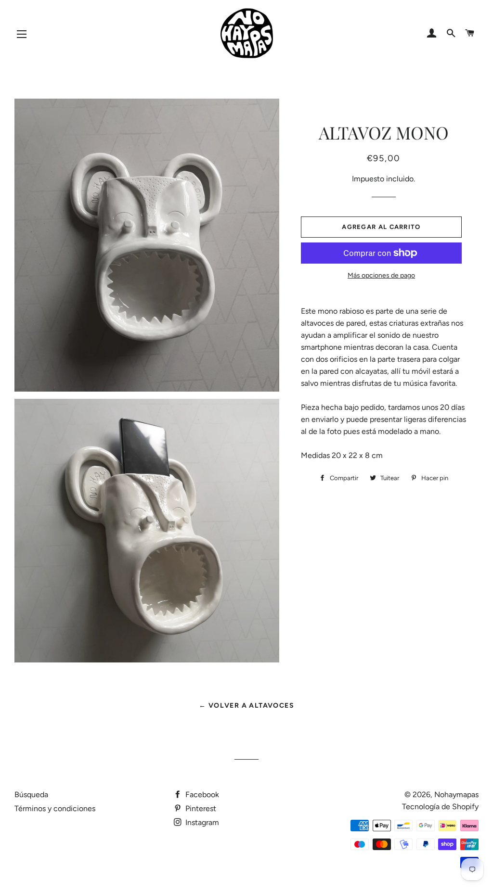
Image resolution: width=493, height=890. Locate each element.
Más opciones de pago (381, 275)
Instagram (201, 822)
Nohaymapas (456, 794)
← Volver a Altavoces (246, 705)
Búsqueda (31, 794)
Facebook (201, 794)
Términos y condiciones (54, 808)
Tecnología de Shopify (440, 806)
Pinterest (199, 808)
